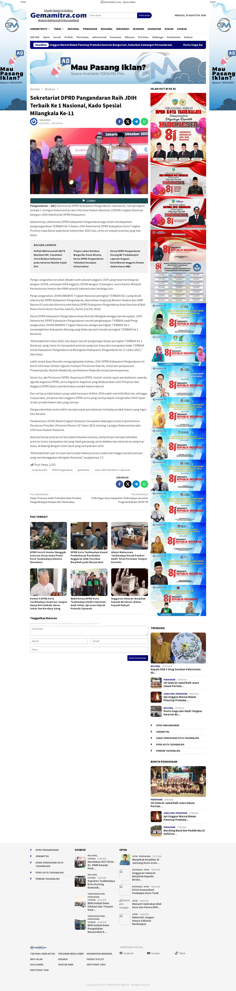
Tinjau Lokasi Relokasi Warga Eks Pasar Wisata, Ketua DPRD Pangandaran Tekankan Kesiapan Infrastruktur (88, 258)
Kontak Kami (65, 964)
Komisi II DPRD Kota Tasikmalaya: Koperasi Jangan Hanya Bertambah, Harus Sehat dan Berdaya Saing (48, 603)
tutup (23, 1)
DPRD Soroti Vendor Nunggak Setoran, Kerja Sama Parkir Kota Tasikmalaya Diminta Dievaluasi (48, 557)
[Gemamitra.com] (59, 15)
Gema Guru (169, 694)
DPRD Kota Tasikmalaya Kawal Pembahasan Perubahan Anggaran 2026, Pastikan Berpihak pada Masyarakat (89, 557)
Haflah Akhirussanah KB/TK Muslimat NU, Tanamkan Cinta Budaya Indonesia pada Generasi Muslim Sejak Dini (50, 258)
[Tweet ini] (127, 121)
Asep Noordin (39, 470)
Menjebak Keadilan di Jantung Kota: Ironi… (145, 861)
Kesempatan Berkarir (99, 953)
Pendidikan (169, 679)
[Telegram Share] (136, 121)
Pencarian (144, 15)
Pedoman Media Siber (71, 953)
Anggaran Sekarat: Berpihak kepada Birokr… (144, 876)
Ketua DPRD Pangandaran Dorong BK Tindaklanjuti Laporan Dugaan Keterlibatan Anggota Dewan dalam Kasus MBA (127, 258)
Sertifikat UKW (39, 970)
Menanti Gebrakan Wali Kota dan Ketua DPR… (146, 905)
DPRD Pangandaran (62, 470)
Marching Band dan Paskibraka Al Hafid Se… (184, 832)
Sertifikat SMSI (96, 964)
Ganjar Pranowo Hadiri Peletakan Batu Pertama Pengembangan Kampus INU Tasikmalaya (55, 498)
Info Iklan (36, 959)
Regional (155, 666)
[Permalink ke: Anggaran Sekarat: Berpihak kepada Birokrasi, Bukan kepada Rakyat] (129, 582)
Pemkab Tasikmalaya (168, 750)
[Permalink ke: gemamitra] (33, 121)
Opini (135, 856)
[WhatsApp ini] (144, 121)
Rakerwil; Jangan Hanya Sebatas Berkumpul (143, 921)
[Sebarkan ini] (119, 121)
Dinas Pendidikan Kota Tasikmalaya (177, 738)
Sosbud (92, 858)
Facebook (128, 953)
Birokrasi (137, 869)
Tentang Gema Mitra (42, 953)
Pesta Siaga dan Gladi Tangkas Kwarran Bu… (183, 712)
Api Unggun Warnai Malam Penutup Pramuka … (180, 698)
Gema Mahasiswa (96, 894)
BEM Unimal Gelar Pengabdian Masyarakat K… (98, 929)
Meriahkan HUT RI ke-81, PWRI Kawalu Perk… (101, 865)
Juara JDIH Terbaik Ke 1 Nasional (112, 470)
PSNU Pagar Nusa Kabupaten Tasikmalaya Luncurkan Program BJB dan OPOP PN (119, 498)
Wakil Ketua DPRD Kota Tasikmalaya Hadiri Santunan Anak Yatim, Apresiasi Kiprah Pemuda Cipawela (88, 603)
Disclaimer (36, 964)
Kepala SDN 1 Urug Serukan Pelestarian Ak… (176, 671)
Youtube (155, 953)
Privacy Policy (95, 959)
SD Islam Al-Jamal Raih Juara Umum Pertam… (181, 684)
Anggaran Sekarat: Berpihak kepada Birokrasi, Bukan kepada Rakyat (128, 602)
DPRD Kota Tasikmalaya (170, 744)
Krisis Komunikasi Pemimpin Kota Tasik (145, 891)
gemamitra (84, 470)
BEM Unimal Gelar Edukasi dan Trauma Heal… (100, 907)
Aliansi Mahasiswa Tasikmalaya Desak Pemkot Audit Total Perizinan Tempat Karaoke (129, 557)
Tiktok (182, 953)
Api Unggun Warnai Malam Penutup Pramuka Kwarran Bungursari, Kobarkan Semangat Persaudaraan (64, 45)
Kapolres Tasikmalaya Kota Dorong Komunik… (101, 884)
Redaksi (63, 959)
